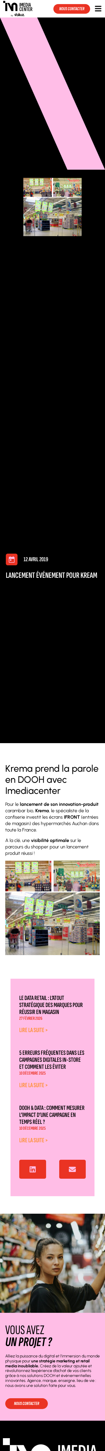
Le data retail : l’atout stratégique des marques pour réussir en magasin (51, 1005)
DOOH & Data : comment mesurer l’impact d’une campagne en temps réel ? (52, 1115)
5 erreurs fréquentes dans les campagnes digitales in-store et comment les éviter (51, 1060)
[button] (32, 1169)
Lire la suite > (33, 1030)
